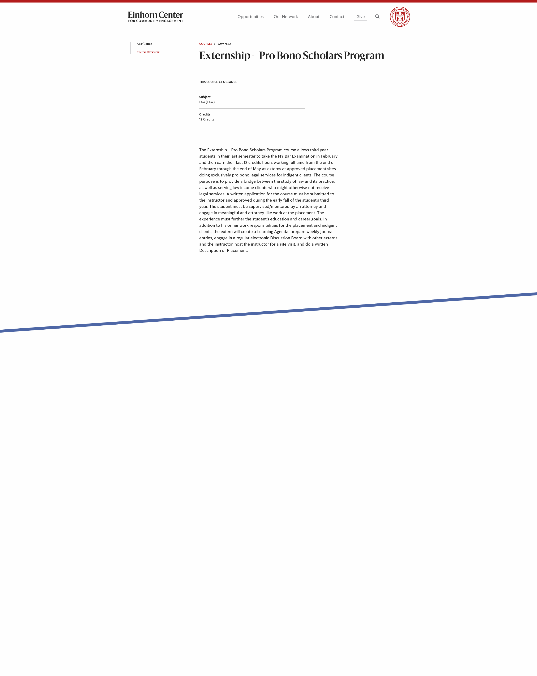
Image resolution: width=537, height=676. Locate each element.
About (313, 17)
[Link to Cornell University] (395, 17)
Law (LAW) (207, 102)
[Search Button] (377, 17)
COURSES (205, 44)
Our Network (286, 17)
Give (360, 17)
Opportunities (250, 17)
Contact (337, 17)
